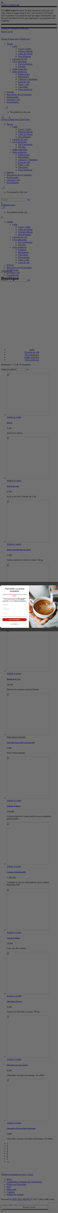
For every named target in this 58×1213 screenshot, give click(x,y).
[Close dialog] (56, 587)
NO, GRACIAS (14, 624)
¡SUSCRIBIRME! (14, 619)
